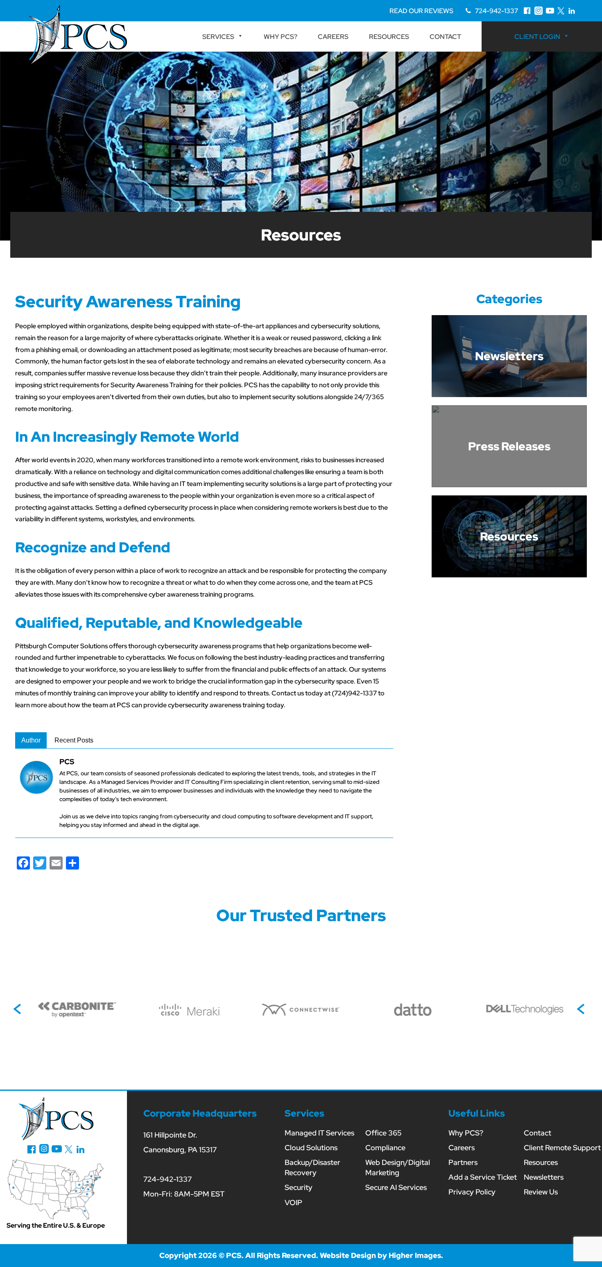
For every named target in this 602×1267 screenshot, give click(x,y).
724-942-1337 (496, 11)
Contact (445, 36)
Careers (333, 36)
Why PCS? (280, 36)
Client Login (537, 36)
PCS (66, 761)
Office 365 (383, 1133)
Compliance (385, 1147)
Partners (463, 1162)
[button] (19, 1010)
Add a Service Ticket (482, 1177)
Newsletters (544, 1177)
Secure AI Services (396, 1187)
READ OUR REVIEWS (421, 11)
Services (218, 36)
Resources (389, 36)
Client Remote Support (562, 1147)
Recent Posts (73, 740)
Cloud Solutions (311, 1147)
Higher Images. (416, 1255)
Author (31, 740)
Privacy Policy (472, 1192)
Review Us (541, 1192)
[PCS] (36, 776)
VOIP (293, 1202)
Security (298, 1187)
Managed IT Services (319, 1133)
